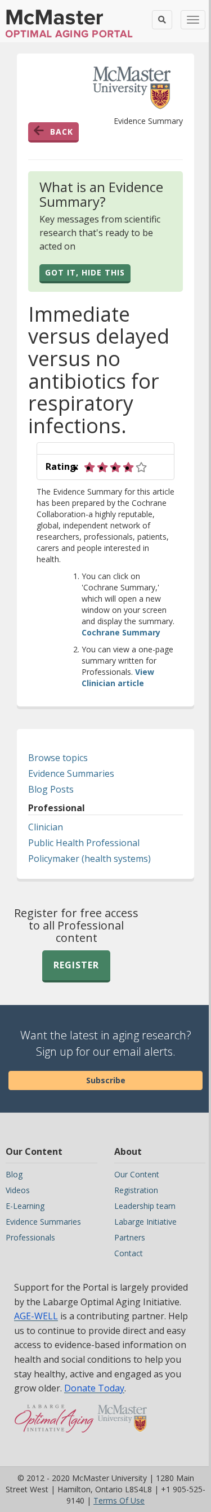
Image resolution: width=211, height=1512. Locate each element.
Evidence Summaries (71, 773)
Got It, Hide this (85, 272)
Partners (129, 1237)
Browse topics (58, 757)
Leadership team (145, 1205)
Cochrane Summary (121, 632)
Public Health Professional (84, 843)
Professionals (30, 1237)
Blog (14, 1174)
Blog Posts (51, 789)
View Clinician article (118, 677)
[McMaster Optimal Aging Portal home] (54, 1424)
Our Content (136, 1174)
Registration (136, 1190)
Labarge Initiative (145, 1221)
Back (61, 131)
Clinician (45, 827)
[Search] (162, 19)
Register (76, 965)
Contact (128, 1253)
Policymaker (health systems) (89, 858)
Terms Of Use (119, 1500)
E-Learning (25, 1205)
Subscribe (105, 1080)
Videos (18, 1190)
